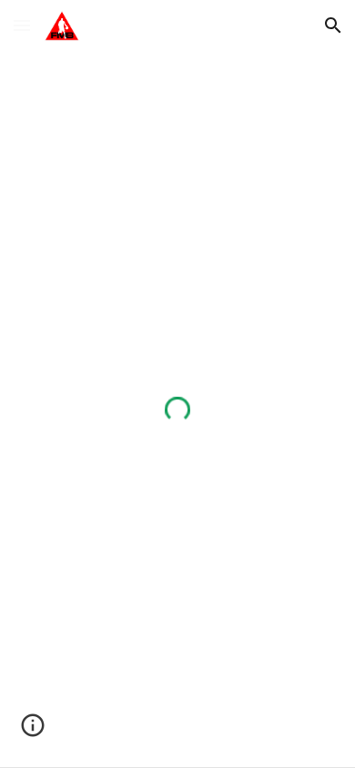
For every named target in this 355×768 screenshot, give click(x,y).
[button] (22, 25)
